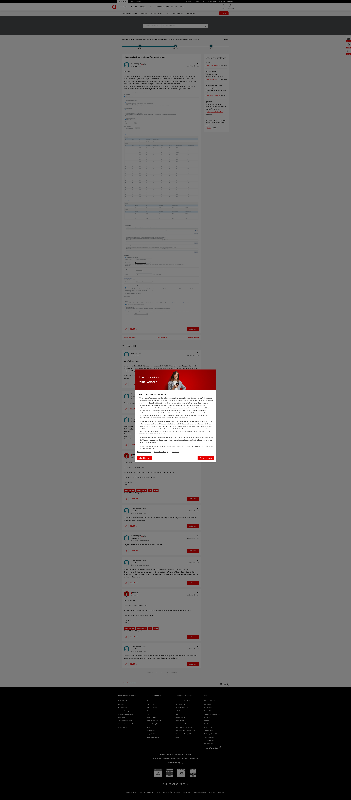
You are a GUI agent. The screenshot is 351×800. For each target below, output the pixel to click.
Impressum (175, 452)
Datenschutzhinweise (144, 452)
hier (168, 403)
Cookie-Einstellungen (161, 452)
